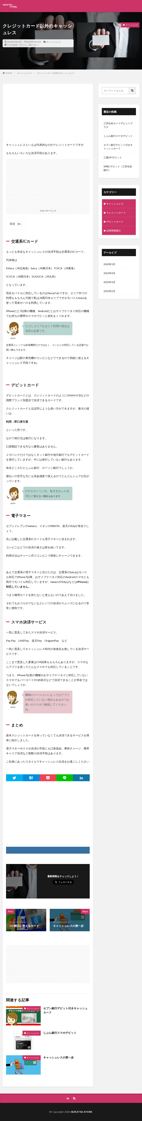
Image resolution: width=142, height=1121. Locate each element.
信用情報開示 (113, 230)
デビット (23, 45)
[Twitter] (14, 777)
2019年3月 (109, 282)
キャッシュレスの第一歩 (58, 1057)
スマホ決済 (12, 45)
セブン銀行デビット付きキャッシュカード (65, 1010)
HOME (9, 73)
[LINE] (64, 777)
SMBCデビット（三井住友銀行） (118, 168)
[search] (132, 90)
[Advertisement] (48, 111)
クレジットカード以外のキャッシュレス (55, 73)
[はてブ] (31, 777)
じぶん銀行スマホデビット (60, 1032)
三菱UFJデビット (113, 157)
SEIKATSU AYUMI (81, 1111)
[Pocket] (47, 777)
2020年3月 (109, 264)
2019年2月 (109, 291)
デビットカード (114, 221)
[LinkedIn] (81, 777)
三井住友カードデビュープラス (118, 125)
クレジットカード (116, 212)
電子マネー (34, 45)
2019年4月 (109, 273)
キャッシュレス (53, 42)
